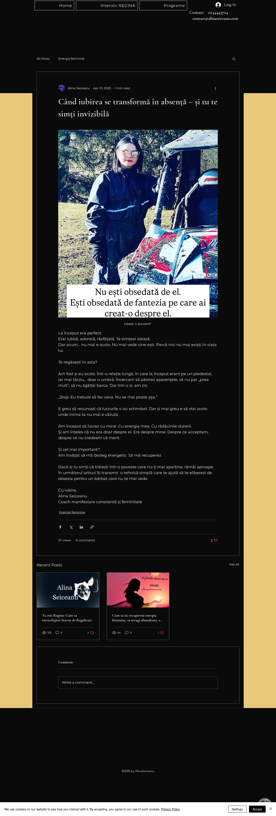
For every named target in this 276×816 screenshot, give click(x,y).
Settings (237, 809)
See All (234, 564)
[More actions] (215, 88)
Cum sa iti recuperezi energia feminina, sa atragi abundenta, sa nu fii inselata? (137, 617)
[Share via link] (92, 527)
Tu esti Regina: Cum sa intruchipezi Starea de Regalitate (67, 617)
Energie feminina (71, 59)
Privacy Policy (170, 809)
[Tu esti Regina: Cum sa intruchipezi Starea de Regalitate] (68, 590)
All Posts (43, 59)
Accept (257, 809)
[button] (234, 58)
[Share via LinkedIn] (81, 527)
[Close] (270, 809)
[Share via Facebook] (60, 527)
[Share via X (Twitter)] (71, 527)
